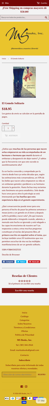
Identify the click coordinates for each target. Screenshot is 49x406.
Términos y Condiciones (24, 327)
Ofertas (24, 331)
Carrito (43, 3)
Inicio (4, 59)
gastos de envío (12, 113)
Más (7, 3)
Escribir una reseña (24, 290)
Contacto (24, 355)
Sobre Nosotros (24, 324)
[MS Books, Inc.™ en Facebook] (21, 387)
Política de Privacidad (24, 335)
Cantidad (5, 123)
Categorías (24, 320)
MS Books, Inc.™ (25, 393)
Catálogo (25, 316)
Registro (41, 374)
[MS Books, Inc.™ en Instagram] (26, 387)
